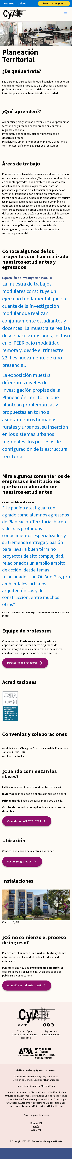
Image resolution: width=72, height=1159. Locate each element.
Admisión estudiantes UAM (24, 985)
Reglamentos (51, 1031)
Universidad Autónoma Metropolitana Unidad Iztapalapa (36, 1102)
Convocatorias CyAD (50, 1034)
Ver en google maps (19, 861)
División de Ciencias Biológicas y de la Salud (36, 1076)
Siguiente (66, 906)
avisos (22, 3)
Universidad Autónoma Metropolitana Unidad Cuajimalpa (36, 1099)
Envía (36, 1126)
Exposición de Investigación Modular (27, 278)
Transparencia (24, 1037)
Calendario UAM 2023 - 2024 (24, 821)
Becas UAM (36, 1122)
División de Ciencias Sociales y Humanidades (36, 1079)
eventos (9, 3)
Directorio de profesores (22, 662)
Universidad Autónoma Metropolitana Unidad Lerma (36, 1106)
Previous (6, 906)
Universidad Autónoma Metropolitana (36, 1086)
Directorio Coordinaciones (24, 1034)
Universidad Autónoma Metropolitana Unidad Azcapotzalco (36, 1095)
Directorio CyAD (24, 1031)
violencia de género (54, 3)
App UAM (36, 1129)
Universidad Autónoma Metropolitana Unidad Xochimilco (36, 1092)
